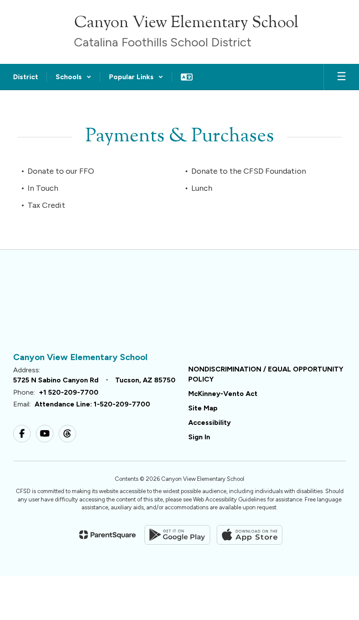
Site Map (203, 408)
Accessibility (209, 422)
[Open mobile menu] (341, 77)
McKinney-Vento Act (222, 393)
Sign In (199, 437)
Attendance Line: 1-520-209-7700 (92, 404)
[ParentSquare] (107, 534)
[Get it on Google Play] (177, 535)
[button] (73, 77)
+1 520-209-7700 (69, 392)
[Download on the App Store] (249, 535)
